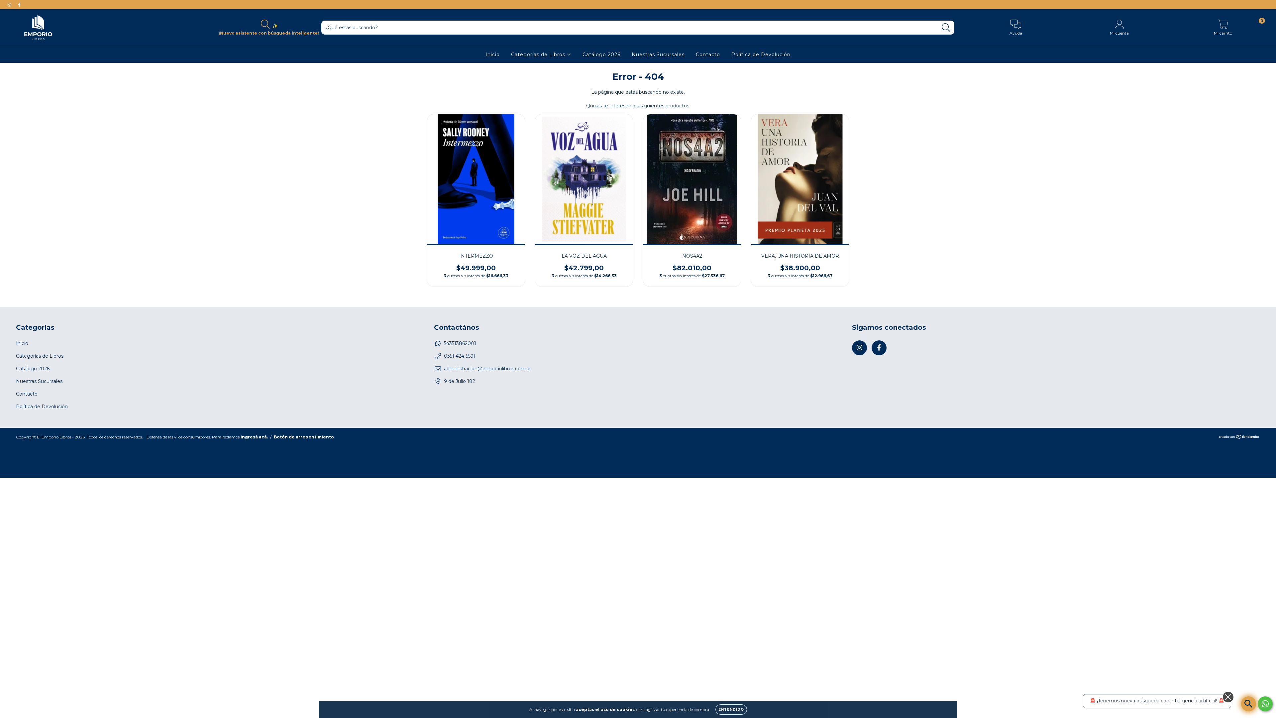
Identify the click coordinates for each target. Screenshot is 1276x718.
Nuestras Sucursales (658, 55)
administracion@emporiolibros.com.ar (487, 369)
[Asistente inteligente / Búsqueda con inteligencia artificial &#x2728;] (1248, 703)
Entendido (731, 709)
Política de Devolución (761, 55)
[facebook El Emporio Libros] (19, 5)
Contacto (708, 55)
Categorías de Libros (539, 55)
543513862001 (460, 343)
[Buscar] (946, 28)
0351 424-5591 (460, 356)
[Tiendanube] (1239, 437)
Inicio (492, 55)
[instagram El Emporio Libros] (10, 5)
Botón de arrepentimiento (304, 436)
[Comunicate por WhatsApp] (1265, 703)
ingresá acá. (254, 436)
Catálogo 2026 (601, 55)
